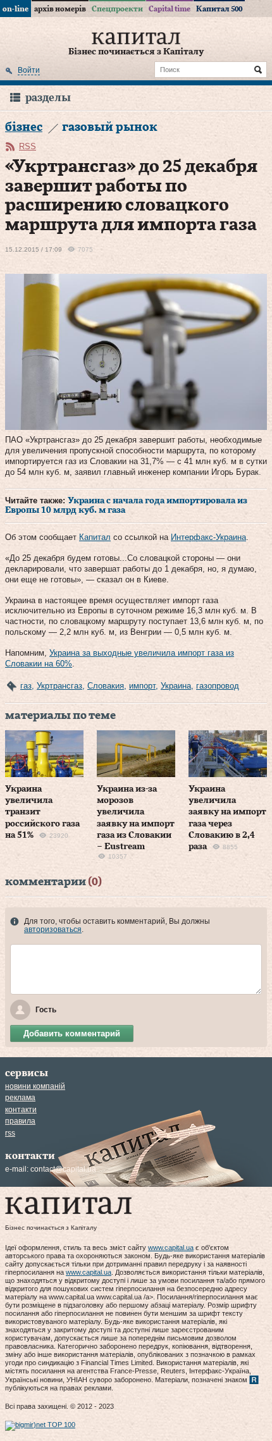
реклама (20, 1097)
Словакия (105, 685)
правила (20, 1121)
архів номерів (60, 9)
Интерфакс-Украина (208, 537)
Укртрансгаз (59, 685)
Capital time (169, 9)
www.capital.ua (171, 1247)
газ (26, 685)
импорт (142, 685)
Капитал (95, 537)
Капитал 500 (219, 9)
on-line (15, 9)
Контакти (21, 1109)
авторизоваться (53, 929)
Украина (176, 685)
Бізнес (23, 127)
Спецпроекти (117, 9)
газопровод (217, 685)
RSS (27, 146)
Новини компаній (35, 1086)
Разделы (48, 97)
